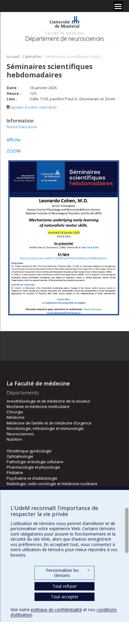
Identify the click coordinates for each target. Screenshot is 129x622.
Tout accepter (64, 596)
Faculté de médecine (64, 33)
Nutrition (14, 439)
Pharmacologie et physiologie (33, 467)
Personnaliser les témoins (68, 572)
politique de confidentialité (56, 609)
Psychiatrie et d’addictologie (32, 478)
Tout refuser (64, 586)
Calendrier (32, 56)
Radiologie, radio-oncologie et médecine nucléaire (52, 483)
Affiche (14, 140)
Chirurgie (15, 412)
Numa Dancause (22, 126)
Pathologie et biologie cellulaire (35, 461)
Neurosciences (20, 433)
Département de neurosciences (64, 39)
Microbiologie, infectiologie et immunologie (45, 428)
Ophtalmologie (20, 456)
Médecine (16, 417)
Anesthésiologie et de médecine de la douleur (48, 401)
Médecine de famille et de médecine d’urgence (49, 423)
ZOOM (14, 151)
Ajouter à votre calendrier (33, 107)
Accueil (13, 56)
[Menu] (118, 6)
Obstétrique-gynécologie (29, 451)
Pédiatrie (15, 472)
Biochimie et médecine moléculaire (38, 406)
